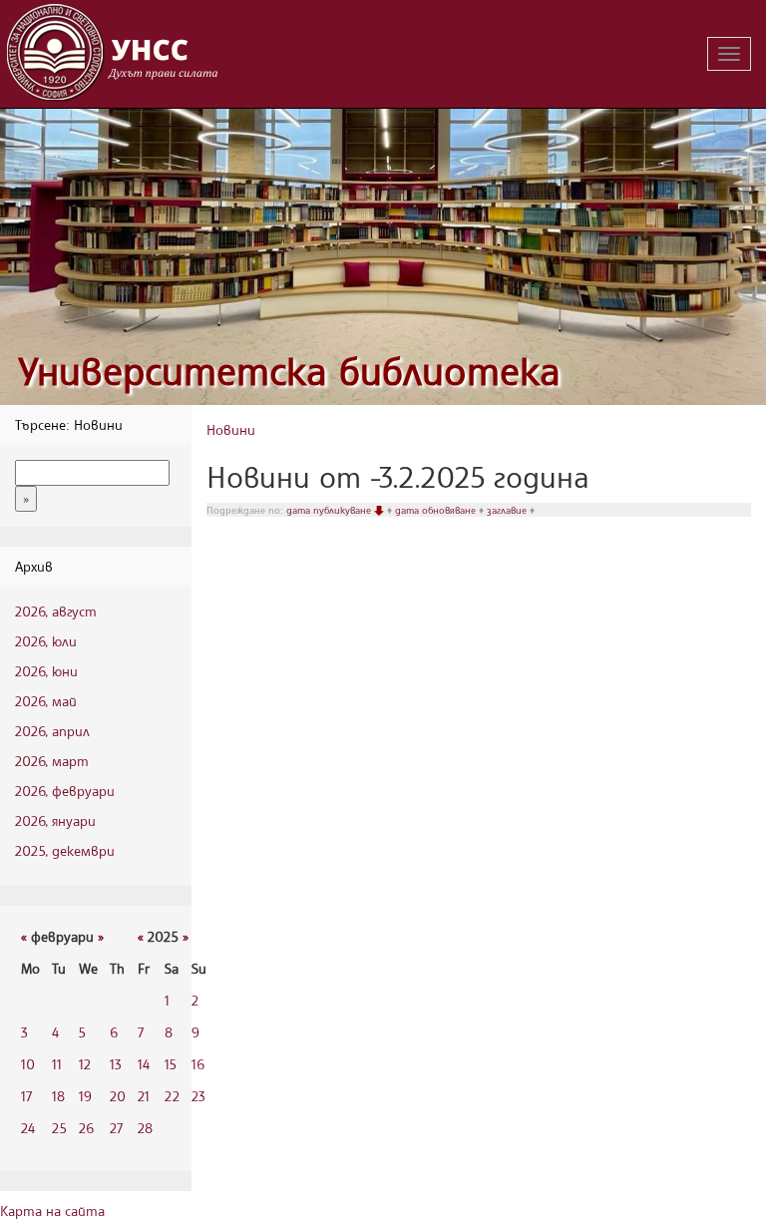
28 (145, 1127)
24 (28, 1127)
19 (85, 1095)
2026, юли (46, 640)
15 (171, 1063)
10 (28, 1063)
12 (85, 1063)
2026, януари (55, 820)
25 (59, 1127)
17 (26, 1095)
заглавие (508, 510)
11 (57, 1063)
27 (116, 1127)
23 (198, 1095)
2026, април (52, 730)
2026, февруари (65, 790)
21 (144, 1095)
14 (144, 1063)
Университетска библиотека (289, 370)
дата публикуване (330, 510)
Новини (230, 429)
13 (116, 1063)
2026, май (46, 700)
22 (172, 1095)
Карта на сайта (52, 1210)
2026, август (56, 611)
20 (118, 1095)
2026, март (52, 760)
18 (58, 1095)
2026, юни (46, 670)
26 (86, 1127)
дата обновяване (437, 510)
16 (198, 1063)
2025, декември (65, 850)
